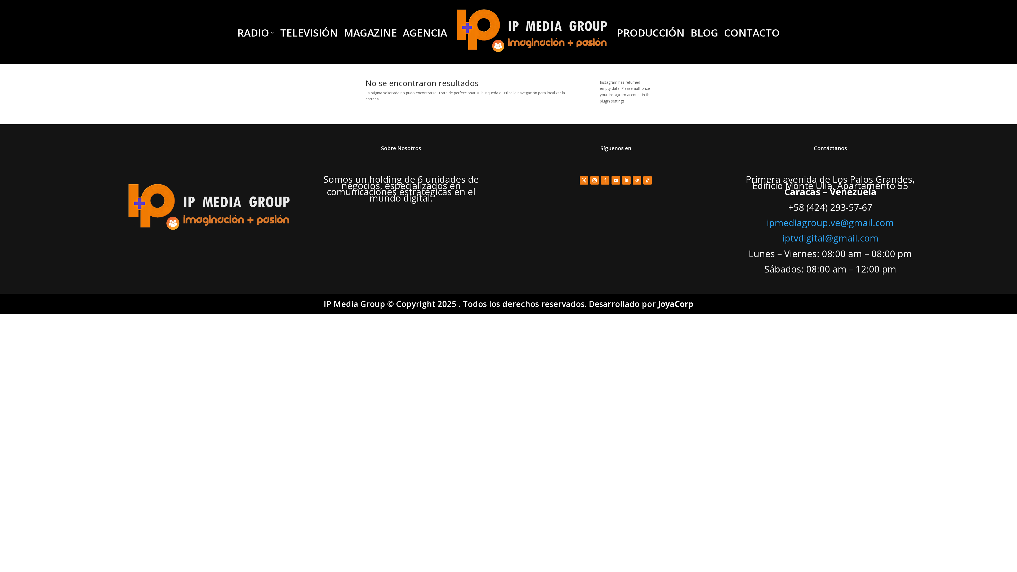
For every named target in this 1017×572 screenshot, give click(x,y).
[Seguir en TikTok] (647, 180)
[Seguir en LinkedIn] (626, 180)
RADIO (253, 32)
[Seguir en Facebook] (605, 180)
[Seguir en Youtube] (616, 180)
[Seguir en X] (584, 180)
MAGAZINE (370, 32)
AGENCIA (425, 32)
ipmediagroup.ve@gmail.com (830, 222)
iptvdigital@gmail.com (830, 238)
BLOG (704, 32)
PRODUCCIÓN (651, 32)
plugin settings (613, 101)
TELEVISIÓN (309, 32)
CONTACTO (752, 32)
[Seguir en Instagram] (594, 180)
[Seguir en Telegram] (637, 180)
